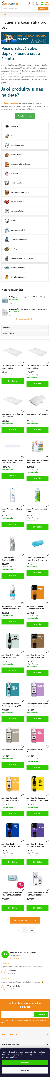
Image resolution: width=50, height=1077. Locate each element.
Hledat (43, 9)
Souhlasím (25, 1070)
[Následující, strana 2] (25, 930)
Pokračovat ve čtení (25, 116)
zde (15, 1057)
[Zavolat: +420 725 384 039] (33, 3)
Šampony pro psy (10, 103)
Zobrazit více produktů (24, 319)
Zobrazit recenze (16, 958)
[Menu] (47, 3)
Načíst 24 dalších (23, 920)
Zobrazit (12, 476)
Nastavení (25, 1062)
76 (32, 930)
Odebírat (41, 1014)
